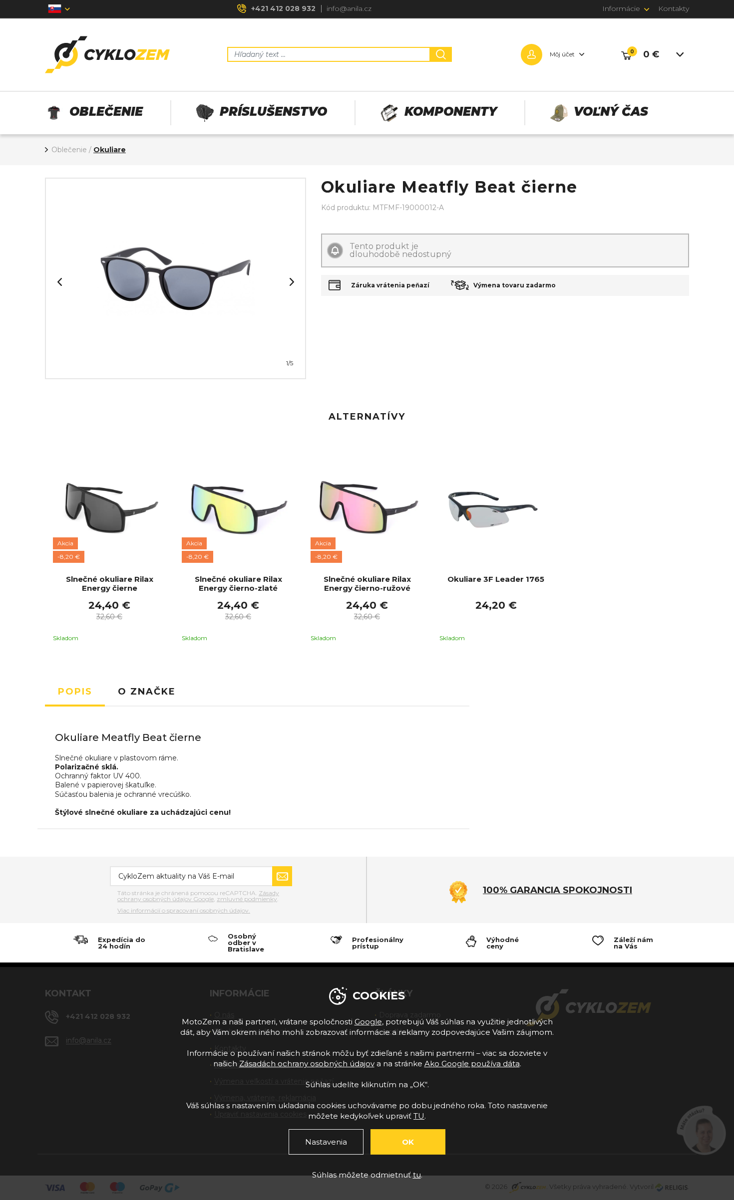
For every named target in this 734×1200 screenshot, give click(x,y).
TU (418, 1116)
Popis (75, 691)
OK (408, 1142)
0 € (651, 54)
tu (417, 1175)
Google (368, 1021)
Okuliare (109, 149)
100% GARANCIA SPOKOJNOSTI (557, 890)
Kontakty (673, 8)
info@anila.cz (349, 8)
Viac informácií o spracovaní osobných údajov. (183, 911)
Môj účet (562, 54)
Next (291, 281)
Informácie (621, 8)
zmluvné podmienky (247, 899)
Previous (59, 281)
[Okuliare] (175, 278)
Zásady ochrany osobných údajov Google (198, 896)
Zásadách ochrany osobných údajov (306, 1063)
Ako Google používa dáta (472, 1063)
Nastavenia (326, 1142)
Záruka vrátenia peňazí (390, 285)
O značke (147, 691)
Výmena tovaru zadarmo (514, 285)
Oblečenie (69, 149)
